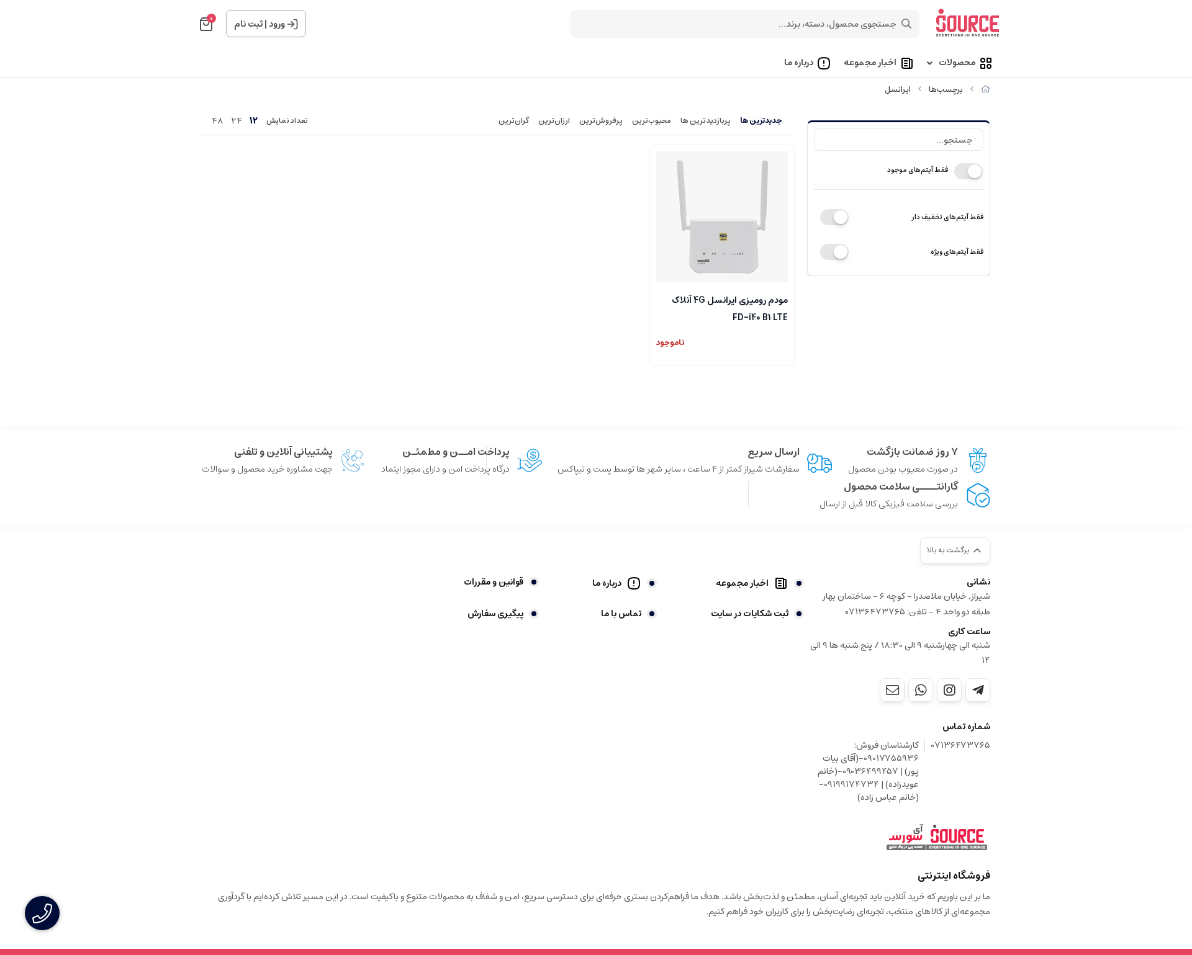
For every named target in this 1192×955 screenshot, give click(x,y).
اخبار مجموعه (870, 63)
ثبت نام (248, 24)
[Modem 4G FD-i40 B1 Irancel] (722, 217)
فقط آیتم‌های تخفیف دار (947, 217)
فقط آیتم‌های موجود (917, 170)
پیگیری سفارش (495, 614)
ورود (277, 24)
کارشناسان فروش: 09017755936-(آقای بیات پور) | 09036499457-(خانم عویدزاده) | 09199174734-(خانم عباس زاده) (868, 771)
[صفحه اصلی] (985, 90)
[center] (906, 23)
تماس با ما (621, 614)
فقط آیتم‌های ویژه (957, 252)
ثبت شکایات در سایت (749, 614)
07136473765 (960, 746)
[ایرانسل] (936, 838)
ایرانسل (898, 90)
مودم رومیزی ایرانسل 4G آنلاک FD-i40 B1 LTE (730, 308)
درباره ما (798, 63)
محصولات (957, 63)
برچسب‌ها (946, 90)
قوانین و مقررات (493, 582)
